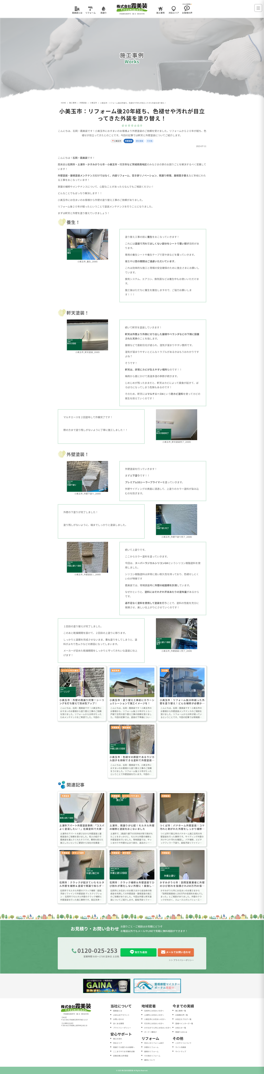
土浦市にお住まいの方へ (154, 1015)
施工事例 (72, 103)
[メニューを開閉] (258, 8)
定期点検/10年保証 (120, 1055)
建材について (149, 1060)
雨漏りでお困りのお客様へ (124, 1047)
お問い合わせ (118, 1019)
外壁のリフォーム (151, 1047)
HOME (63, 103)
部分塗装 (139, 141)
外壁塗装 (83, 103)
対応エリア (117, 1043)
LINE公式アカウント (121, 1015)
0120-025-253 (97, 950)
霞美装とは (117, 1010)
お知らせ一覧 (180, 1027)
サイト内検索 (180, 1047)
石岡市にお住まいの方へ (154, 1010)
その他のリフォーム (152, 1055)
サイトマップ (180, 1051)
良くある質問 (118, 1023)
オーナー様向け (150, 1032)
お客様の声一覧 (181, 1015)
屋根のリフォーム (151, 1051)
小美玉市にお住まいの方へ (155, 1019)
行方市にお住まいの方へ (154, 1023)
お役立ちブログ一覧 (183, 1019)
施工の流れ (117, 1038)
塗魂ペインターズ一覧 (184, 1023)
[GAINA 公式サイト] (106, 986)
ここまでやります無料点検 (124, 1051)
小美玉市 (93, 103)
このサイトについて (183, 1043)
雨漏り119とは (181, 1032)
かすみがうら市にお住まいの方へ (157, 1027)
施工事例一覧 (180, 1010)
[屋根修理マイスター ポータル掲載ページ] (157, 986)
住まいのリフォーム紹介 (154, 1043)
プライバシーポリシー (122, 1027)
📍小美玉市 (116, 141)
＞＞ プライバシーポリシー (181, 960)
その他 (149, 141)
